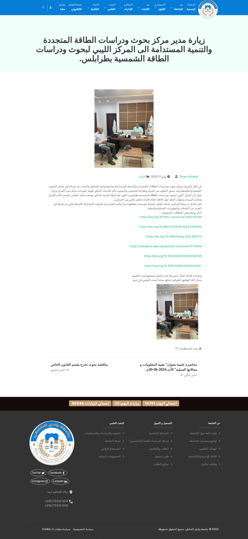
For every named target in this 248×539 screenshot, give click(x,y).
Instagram (38, 481)
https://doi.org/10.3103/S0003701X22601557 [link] (173, 265)
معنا (62, 7)
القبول (160, 7)
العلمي (111, 7)
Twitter (37, 472)
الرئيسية (191, 7)
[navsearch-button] (43, 7)
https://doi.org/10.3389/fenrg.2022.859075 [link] (174, 236)
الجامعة (178, 7)
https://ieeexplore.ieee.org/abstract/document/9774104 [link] (166, 246)
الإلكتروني (75, 7)
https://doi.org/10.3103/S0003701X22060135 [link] (173, 256)
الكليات (145, 7)
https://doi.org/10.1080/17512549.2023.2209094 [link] (170, 226)
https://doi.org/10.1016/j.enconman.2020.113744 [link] (171, 217)
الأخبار (142, 176)
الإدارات (128, 7)
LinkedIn (58, 481)
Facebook (56, 472)
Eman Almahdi (189, 176)
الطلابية (95, 7)
